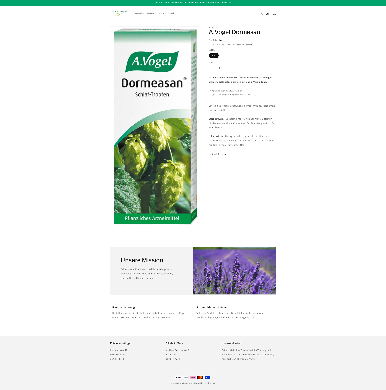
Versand (222, 45)
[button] (261, 13)
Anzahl (212, 62)
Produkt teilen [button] (219, 154)
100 (213, 55)
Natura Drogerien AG (185, 383)
